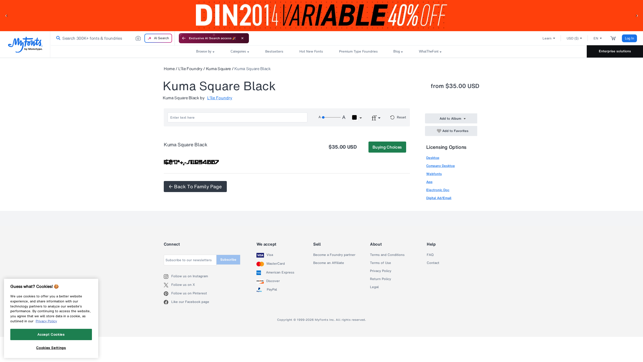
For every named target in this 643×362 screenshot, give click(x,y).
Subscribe (228, 259)
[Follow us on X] (167, 285)
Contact (433, 263)
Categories (238, 51)
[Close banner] (242, 38)
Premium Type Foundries (358, 51)
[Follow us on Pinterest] (167, 293)
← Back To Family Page (195, 186)
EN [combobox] (596, 38)
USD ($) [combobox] (572, 38)
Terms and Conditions (387, 255)
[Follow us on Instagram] (167, 276)
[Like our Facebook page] (167, 302)
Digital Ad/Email (438, 198)
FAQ (430, 255)
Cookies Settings (51, 347)
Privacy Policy (380, 271)
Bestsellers (274, 51)
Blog (396, 51)
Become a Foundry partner (334, 255)
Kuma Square (218, 69)
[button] (6, 15)
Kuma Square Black (252, 69)
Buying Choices (387, 147)
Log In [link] (629, 38)
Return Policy (380, 279)
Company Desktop (440, 165)
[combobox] (112, 38)
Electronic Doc (437, 190)
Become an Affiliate (328, 263)
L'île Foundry (190, 69)
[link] (57, 38)
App (429, 181)
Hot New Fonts (311, 51)
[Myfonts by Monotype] (25, 45)
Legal (374, 287)
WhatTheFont (429, 51)
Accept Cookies (51, 334)
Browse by (203, 51)
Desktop (432, 157)
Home (169, 69)
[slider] (331, 117)
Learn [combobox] (547, 38)
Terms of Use (380, 263)
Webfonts (434, 173)
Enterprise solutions (615, 51)
